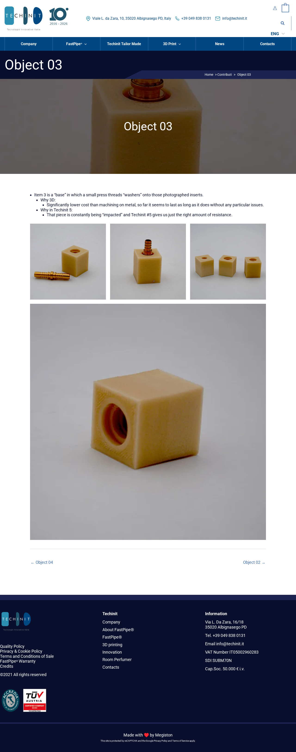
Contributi (224, 74)
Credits (6, 666)
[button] (283, 23)
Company (111, 622)
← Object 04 (42, 562)
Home (209, 74)
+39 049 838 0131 (196, 18)
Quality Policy (12, 646)
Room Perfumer (117, 659)
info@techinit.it (234, 18)
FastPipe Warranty (18, 661)
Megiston (164, 735)
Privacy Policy (160, 740)
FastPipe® (112, 637)
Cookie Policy (30, 651)
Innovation (112, 652)
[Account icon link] (275, 8)
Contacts (110, 667)
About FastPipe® (118, 629)
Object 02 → (254, 562)
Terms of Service (180, 740)
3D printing (112, 644)
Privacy (6, 651)
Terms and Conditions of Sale (27, 656)
